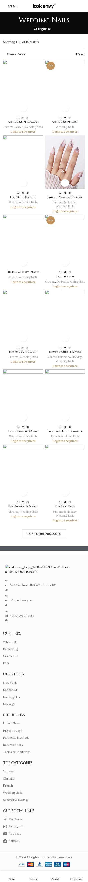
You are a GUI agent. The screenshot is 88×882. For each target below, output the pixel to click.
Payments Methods (16, 737)
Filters (80, 54)
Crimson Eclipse (65, 276)
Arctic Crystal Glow (65, 121)
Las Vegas (10, 704)
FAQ (6, 663)
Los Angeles (11, 697)
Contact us (10, 656)
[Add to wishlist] (23, 108)
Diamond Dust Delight (23, 351)
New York (10, 682)
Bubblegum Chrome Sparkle (23, 272)
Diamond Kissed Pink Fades (65, 351)
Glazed (19, 127)
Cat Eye (8, 771)
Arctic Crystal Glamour (23, 121)
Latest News (11, 723)
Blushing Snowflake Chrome (65, 197)
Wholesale (10, 642)
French (55, 436)
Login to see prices (23, 131)
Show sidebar (16, 54)
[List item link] (42, 600)
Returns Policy (13, 745)
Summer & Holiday (65, 202)
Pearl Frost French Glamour (65, 431)
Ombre (60, 281)
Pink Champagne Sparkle (23, 506)
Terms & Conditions (16, 752)
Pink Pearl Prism (65, 506)
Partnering (10, 649)
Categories (42, 28)
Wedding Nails (34, 127)
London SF (10, 690)
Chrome (8, 127)
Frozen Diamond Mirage (23, 431)
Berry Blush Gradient (23, 197)
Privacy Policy (12, 731)
